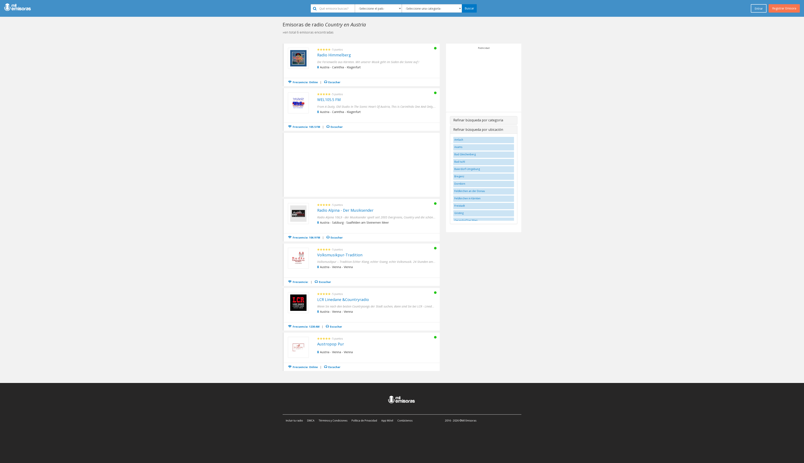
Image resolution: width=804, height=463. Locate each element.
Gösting (459, 213)
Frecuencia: (300, 282)
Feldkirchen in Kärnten (467, 198)
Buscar (469, 8)
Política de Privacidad (364, 420)
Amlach (458, 139)
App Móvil (387, 420)
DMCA (310, 420)
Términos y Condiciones (333, 420)
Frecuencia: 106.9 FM (306, 237)
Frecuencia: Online (305, 82)
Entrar (759, 8)
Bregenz (459, 176)
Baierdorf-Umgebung (467, 169)
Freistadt (459, 206)
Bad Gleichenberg (465, 154)
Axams (458, 147)
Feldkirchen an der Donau (469, 191)
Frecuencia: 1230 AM (306, 326)
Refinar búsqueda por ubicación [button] (478, 129)
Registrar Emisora (784, 8)
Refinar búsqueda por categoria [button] (478, 120)
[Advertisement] (362, 164)
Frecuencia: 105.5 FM (306, 127)
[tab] (483, 120)
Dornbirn (459, 183)
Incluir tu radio (294, 420)
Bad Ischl (459, 161)
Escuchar (334, 82)
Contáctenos (404, 420)
